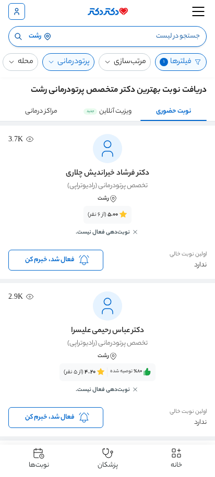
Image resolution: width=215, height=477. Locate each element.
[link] (107, 227)
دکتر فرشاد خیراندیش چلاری (107, 173)
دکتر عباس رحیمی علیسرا (107, 331)
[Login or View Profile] (16, 11)
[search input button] (18, 36)
